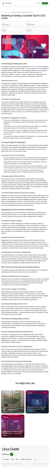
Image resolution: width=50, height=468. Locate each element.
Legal (46, 463)
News (6, 12)
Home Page (6, 459)
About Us (34, 463)
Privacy (38, 463)
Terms (43, 463)
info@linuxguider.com (26, 459)
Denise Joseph (5, 24)
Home (2, 12)
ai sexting (35, 66)
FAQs (17, 459)
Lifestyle (9, 12)
